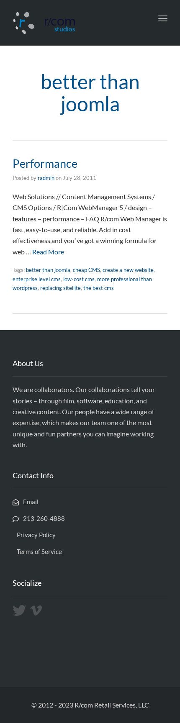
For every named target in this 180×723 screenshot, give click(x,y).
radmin (46, 177)
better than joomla (48, 270)
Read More (48, 252)
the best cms (98, 288)
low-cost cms (79, 279)
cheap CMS (86, 270)
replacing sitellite (60, 288)
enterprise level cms (37, 279)
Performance (45, 163)
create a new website (128, 270)
